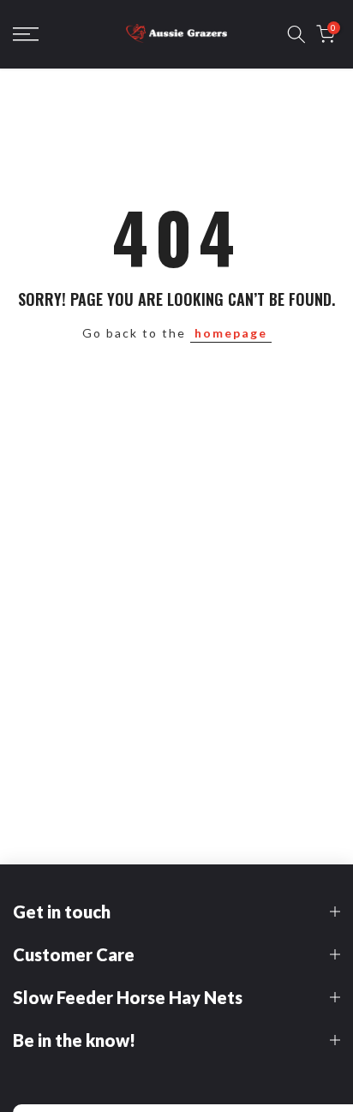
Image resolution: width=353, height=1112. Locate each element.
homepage (230, 333)
